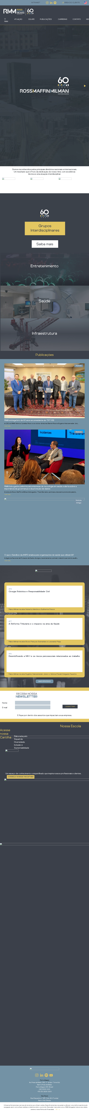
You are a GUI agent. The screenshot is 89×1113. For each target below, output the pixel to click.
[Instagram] (47, 2)
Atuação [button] (18, 19)
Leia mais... (7, 426)
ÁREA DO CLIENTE (72, 2)
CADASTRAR (70, 706)
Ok (56, 1109)
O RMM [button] (6, 20)
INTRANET (35, 2)
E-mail (4, 708)
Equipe (32, 19)
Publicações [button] (46, 19)
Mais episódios (44, 681)
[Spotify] (55, 2)
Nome (4, 703)
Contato (77, 19)
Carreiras (62, 19)
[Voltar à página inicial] (18, 12)
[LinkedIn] (51, 2)
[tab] (85, 86)
